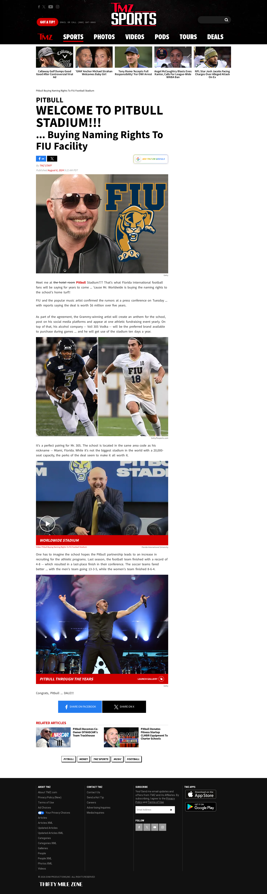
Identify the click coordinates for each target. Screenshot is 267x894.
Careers (91, 802)
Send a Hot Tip (95, 797)
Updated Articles (48, 827)
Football (133, 759)
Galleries (43, 848)
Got (47, 22)
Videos (134, 37)
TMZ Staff (45, 165)
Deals (215, 37)
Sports (73, 37)
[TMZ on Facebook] (39, 7)
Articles (42, 817)
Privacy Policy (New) (49, 797)
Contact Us (93, 792)
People (42, 853)
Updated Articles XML (50, 833)
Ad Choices (44, 807)
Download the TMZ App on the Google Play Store (200, 806)
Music (117, 759)
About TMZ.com (47, 792)
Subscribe (171, 809)
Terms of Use (46, 802)
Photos (104, 37)
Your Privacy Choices (57, 812)
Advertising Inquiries (98, 807)
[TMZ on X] (44, 7)
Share (82, 706)
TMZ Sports (100, 759)
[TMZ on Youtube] (50, 6)
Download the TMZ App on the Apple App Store (200, 794)
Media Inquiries (95, 812)
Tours (188, 37)
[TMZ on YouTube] (154, 827)
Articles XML (45, 822)
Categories (44, 838)
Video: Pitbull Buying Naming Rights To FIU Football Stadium (61, 547)
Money (83, 759)
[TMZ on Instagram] (57, 7)
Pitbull (68, 759)
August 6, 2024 (56, 170)
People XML (45, 858)
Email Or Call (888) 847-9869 (78, 22)
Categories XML (47, 843)
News (45, 37)
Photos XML (45, 863)
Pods (162, 37)
